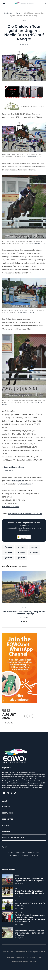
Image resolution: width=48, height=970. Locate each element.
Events (5, 825)
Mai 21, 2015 (24, 45)
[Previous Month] (26, 716)
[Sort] (8, 710)
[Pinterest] (11, 793)
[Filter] (4, 710)
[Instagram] (7, 793)
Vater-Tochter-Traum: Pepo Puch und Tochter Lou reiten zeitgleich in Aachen (29, 933)
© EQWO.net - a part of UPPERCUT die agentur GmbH (24, 951)
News (17, 13)
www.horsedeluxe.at (25, 484)
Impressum (35, 958)
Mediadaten (8, 819)
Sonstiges (15, 856)
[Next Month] (31, 716)
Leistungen (7, 813)
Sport (24, 20)
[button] (21, 621)
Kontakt (6, 831)
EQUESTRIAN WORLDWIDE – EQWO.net (25, 513)
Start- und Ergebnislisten (14, 467)
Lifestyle (21, 852)
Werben (6, 807)
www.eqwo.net (18, 480)
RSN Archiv (34, 852)
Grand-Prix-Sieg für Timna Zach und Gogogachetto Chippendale (29, 892)
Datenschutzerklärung (24, 961)
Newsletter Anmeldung (13, 837)
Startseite (8, 13)
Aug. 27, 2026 (24, 617)
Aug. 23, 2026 (19, 908)
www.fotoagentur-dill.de (32, 157)
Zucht (35, 856)
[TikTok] (15, 793)
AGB (27, 958)
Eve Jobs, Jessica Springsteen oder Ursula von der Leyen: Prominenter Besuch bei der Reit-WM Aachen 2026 (30, 918)
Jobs (11, 852)
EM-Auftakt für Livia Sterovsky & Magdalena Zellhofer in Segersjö (24, 613)
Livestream (8, 470)
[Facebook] (4, 793)
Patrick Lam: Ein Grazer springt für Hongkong (30, 904)
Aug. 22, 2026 (19, 924)
